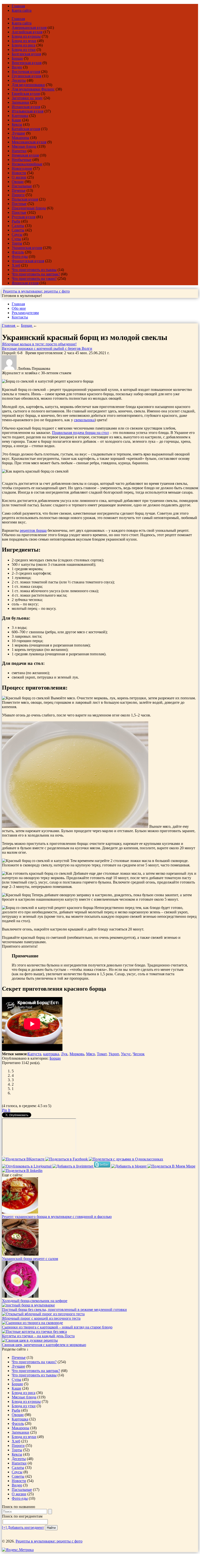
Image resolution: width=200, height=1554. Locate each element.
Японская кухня (25, 283)
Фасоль (18, 252)
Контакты (20, 317)
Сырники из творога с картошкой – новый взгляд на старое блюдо (57, 1327)
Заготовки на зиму (27, 98)
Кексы (17, 124)
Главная (18, 6)
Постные (19, 204)
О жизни (19, 177)
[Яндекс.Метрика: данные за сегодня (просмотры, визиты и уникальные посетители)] (18, 1550)
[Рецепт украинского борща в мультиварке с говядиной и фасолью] (20, 1212)
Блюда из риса (23, 45)
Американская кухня (29, 27)
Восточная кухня (26, 71)
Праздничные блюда (29, 208)
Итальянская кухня (27, 111)
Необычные (21, 160)
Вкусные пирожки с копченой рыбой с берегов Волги (47, 348)
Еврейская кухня (26, 93)
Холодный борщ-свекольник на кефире (34, 1301)
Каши (16, 120)
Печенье (19, 190)
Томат (102, 1054)
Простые (19, 212)
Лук (64, 1054)
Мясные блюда (24, 146)
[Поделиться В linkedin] (22, 1170)
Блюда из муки (24, 41)
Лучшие (18, 133)
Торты (17, 243)
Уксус (126, 1054)
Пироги (18, 195)
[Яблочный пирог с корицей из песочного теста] (43, 1314)
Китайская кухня (26, 129)
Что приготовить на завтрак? (36, 274)
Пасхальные (22, 186)
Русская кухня (23, 217)
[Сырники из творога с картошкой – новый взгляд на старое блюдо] (32, 1323)
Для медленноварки (28, 85)
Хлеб (16, 265)
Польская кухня (25, 199)
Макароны (20, 138)
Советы (18, 230)
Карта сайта (21, 10)
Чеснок (139, 1054)
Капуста (34, 1054)
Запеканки (20, 102)
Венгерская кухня (26, 63)
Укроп (114, 1054)
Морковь (77, 1054)
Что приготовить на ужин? (34, 278)
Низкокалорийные (27, 164)
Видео (17, 67)
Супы (16, 239)
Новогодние (22, 168)
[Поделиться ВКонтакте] (23, 1159)
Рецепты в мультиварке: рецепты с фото (36, 291)
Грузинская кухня (26, 76)
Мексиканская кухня (29, 142)
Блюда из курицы (26, 36)
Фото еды (20, 256)
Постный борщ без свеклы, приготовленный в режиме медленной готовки (64, 1309)
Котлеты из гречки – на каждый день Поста (38, 1336)
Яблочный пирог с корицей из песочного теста (41, 1318)
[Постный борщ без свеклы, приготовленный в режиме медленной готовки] (28, 1305)
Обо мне (19, 308)
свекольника (84, 420)
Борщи (17, 58)
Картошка (20, 115)
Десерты (19, 80)
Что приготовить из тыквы (34, 270)
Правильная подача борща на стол (80, 433)
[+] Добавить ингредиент (23, 1527)
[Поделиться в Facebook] (67, 1159)
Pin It (6, 1110)
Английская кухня (27, 32)
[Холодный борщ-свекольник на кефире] (20, 1296)
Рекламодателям (25, 313)
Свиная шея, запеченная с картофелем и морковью (44, 1345)
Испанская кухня (26, 107)
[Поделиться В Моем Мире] (171, 1166)
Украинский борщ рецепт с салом (30, 1259)
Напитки (19, 151)
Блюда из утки (24, 49)
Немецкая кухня (25, 155)
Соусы (17, 234)
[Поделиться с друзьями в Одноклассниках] (126, 1159)
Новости (19, 173)
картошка (51, 1054)
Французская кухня (28, 261)
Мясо (90, 1054)
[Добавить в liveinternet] (73, 1166)
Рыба (16, 221)
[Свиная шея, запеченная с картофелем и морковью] (30, 1340)
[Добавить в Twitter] (102, 1166)
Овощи (18, 182)
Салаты (18, 226)
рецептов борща (33, 530)
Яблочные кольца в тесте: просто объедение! (39, 344)
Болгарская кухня (26, 54)
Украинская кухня (27, 248)
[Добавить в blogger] (129, 1166)
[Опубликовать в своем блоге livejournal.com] (27, 1166)
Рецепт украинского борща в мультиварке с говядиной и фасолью (57, 1216)
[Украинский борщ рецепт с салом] (20, 1254)
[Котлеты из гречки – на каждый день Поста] (34, 1331)
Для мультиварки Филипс (33, 89)
